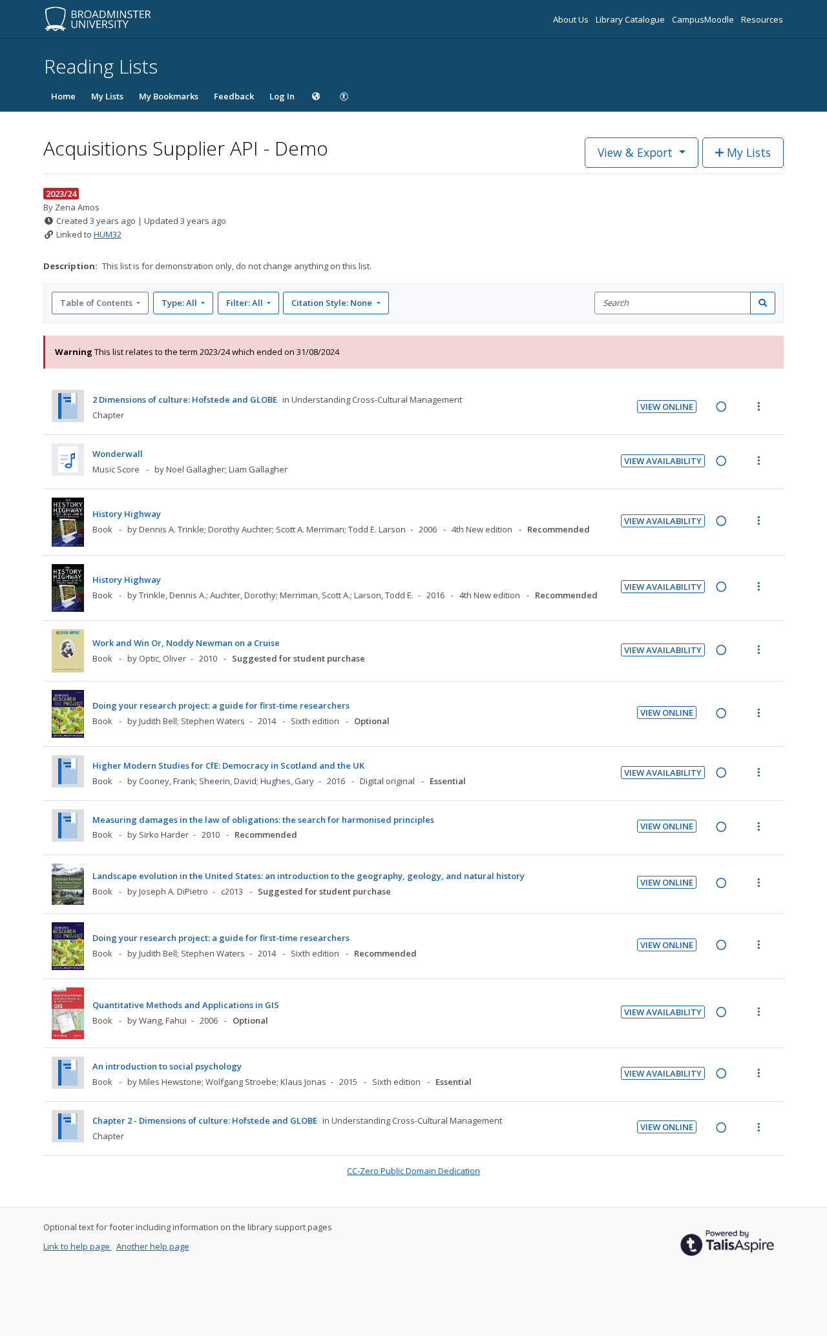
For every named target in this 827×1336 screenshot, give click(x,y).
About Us (572, 19)
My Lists (107, 96)
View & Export (635, 152)
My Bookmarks (168, 96)
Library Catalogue (631, 19)
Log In (282, 96)
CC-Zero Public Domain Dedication (413, 1171)
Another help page (152, 1246)
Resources (762, 19)
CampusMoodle (704, 19)
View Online (666, 406)
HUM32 (107, 234)
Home (63, 96)
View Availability (663, 461)
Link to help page (77, 1246)
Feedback (234, 96)
